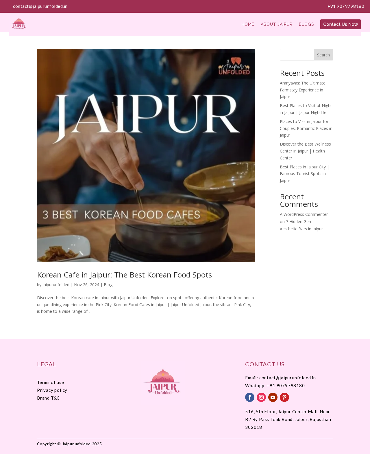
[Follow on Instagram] (261, 397)
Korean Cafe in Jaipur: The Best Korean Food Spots (124, 274)
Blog (108, 284)
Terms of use (50, 382)
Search (323, 55)
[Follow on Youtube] (273, 397)
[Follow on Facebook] (249, 397)
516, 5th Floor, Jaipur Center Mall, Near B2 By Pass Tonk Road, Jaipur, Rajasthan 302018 (288, 419)
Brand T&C (48, 397)
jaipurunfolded (55, 284)
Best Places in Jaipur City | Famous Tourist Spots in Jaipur (304, 173)
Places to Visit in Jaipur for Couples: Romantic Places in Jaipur (306, 128)
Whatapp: (256, 385)
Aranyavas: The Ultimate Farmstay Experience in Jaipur (302, 90)
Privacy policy (52, 390)
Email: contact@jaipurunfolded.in (280, 377)
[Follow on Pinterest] (284, 397)
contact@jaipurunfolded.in (40, 6)
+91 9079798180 (346, 6)
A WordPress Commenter (304, 214)
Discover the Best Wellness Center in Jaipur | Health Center (305, 151)
